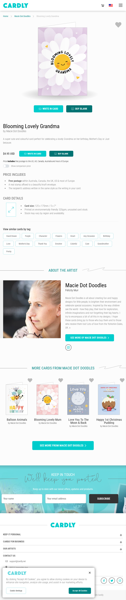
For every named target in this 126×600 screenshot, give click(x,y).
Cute (87, 243)
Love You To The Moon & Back (78, 421)
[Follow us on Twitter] (112, 580)
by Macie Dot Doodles (17, 423)
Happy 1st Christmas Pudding (109, 421)
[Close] (89, 572)
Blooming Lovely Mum (47, 419)
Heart (72, 236)
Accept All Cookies (80, 591)
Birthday (106, 236)
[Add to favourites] (118, 25)
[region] (48, 583)
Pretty (8, 251)
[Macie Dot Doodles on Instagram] (68, 347)
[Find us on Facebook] (104, 580)
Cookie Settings (16, 591)
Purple (28, 236)
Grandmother (103, 243)
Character (43, 236)
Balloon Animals (17, 419)
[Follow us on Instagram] (120, 580)
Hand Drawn (11, 236)
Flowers (58, 236)
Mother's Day (24, 243)
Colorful (73, 243)
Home (5, 16)
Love (8, 243)
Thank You (42, 243)
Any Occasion (89, 236)
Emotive (58, 243)
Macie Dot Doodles (22, 16)
